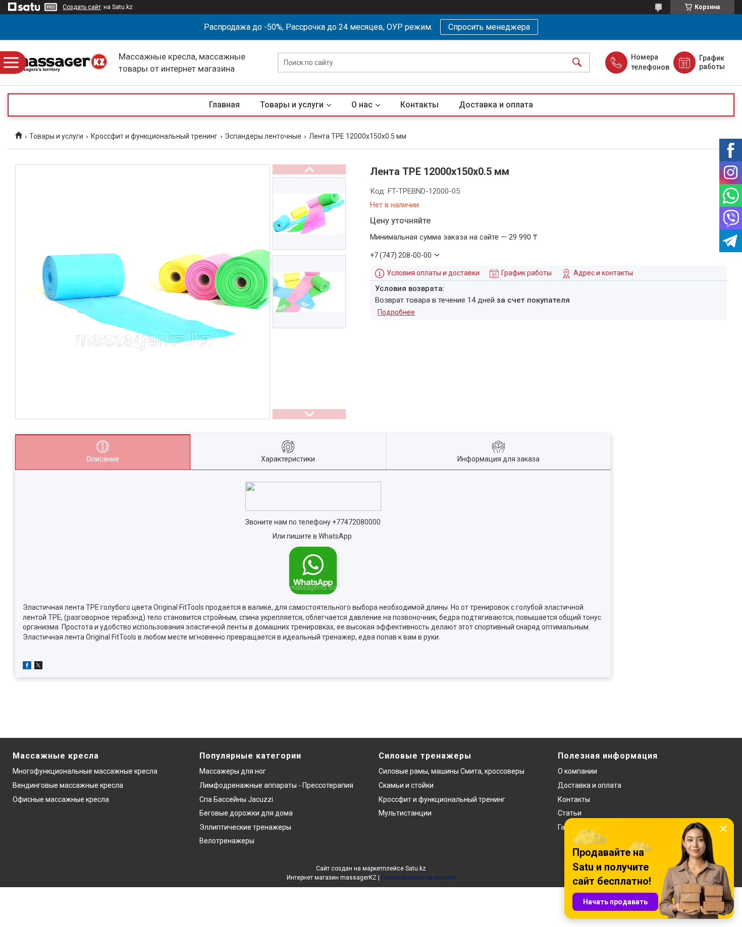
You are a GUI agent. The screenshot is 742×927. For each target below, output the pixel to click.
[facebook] (27, 667)
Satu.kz (415, 868)
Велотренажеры (226, 841)
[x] (38, 667)
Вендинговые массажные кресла (68, 785)
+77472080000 (356, 522)
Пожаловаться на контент (418, 877)
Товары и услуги (292, 104)
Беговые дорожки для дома (246, 813)
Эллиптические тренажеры (245, 827)
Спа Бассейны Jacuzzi (236, 799)
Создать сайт (82, 7)
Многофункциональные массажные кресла (85, 771)
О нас (362, 104)
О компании (577, 771)
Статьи (569, 813)
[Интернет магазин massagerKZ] (60, 63)
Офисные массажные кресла (61, 799)
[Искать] (577, 62)
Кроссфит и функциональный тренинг (154, 136)
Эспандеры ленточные (263, 136)
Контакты (419, 104)
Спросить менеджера (489, 27)
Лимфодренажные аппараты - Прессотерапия (276, 785)
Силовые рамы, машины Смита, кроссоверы (451, 771)
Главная (224, 104)
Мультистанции (405, 813)
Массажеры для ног (232, 771)
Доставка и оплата (496, 104)
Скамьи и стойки (406, 785)
